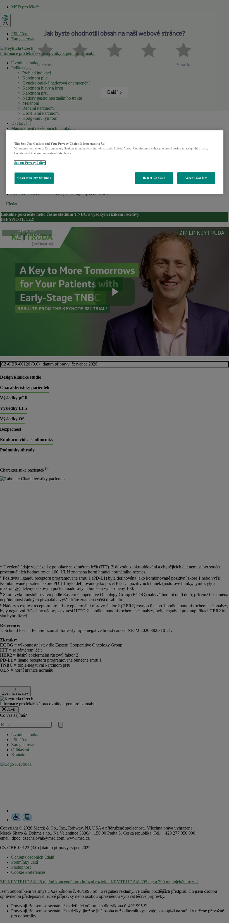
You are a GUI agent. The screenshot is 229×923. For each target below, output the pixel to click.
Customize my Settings (34, 177)
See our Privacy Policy (29, 162)
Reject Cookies (154, 177)
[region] (114, 162)
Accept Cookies (196, 177)
